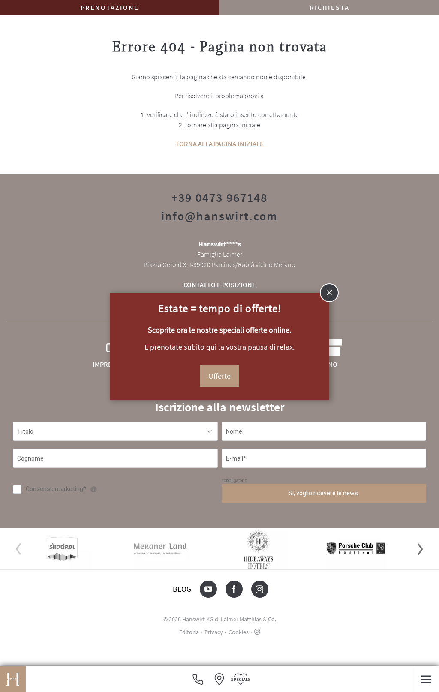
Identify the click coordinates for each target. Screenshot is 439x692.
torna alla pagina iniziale (219, 143)
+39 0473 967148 (219, 197)
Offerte (219, 376)
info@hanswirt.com (219, 216)
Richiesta (329, 7)
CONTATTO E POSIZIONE (219, 284)
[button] (426, 679)
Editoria (189, 632)
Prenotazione (110, 7)
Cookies (239, 632)
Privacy (213, 632)
